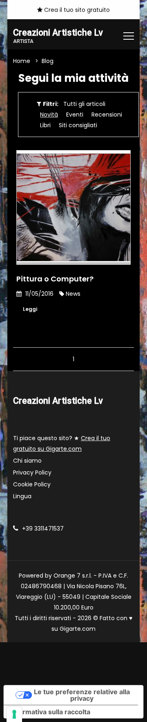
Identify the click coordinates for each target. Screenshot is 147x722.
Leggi (30, 309)
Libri (45, 125)
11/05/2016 (38, 294)
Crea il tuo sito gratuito (76, 10)
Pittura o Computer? (55, 279)
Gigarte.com (78, 629)
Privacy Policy (32, 472)
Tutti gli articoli (84, 104)
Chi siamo (27, 461)
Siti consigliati (78, 125)
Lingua (22, 496)
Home (21, 61)
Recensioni (106, 114)
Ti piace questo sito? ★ (61, 443)
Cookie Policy (32, 484)
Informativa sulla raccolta (50, 712)
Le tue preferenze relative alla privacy (82, 695)
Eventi (74, 114)
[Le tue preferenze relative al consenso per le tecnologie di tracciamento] (14, 714)
